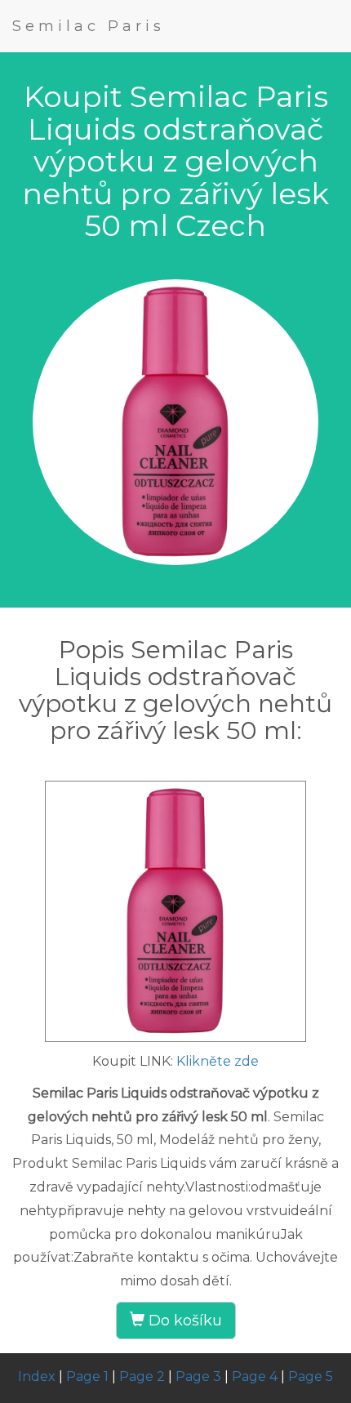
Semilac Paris (88, 26)
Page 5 (310, 1376)
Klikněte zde (217, 1061)
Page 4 (255, 1376)
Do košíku (183, 1321)
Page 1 (87, 1376)
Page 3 (198, 1376)
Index (37, 1376)
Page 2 (142, 1376)
